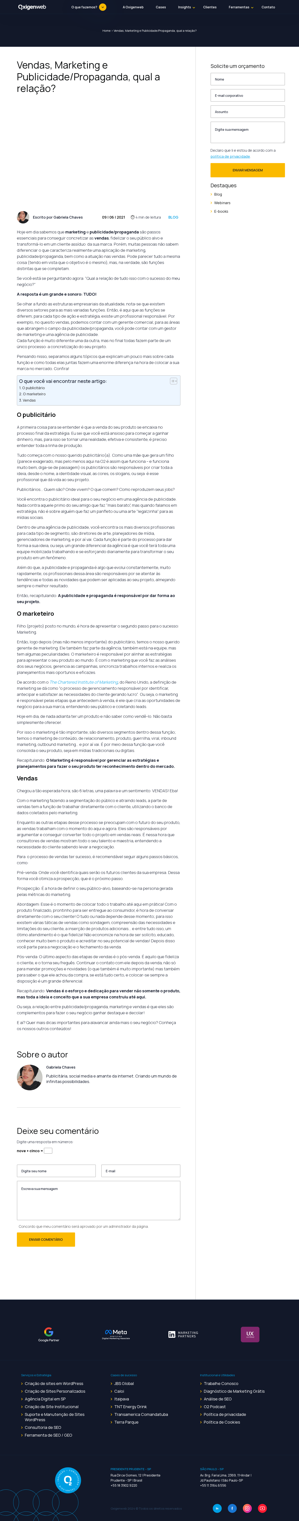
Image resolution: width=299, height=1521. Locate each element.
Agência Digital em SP (45, 1399)
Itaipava (121, 1399)
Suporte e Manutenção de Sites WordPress (54, 1417)
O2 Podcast (215, 1406)
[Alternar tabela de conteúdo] (171, 381)
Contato (268, 7)
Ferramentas (239, 7)
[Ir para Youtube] (262, 1508)
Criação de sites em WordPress (54, 1383)
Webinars (222, 202)
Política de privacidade (225, 1414)
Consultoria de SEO (43, 1427)
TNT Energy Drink (130, 1406)
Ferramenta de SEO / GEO (48, 1435)
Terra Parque (126, 1422)
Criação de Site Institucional (52, 1406)
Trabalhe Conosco (221, 1383)
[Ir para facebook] (232, 1508)
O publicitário (33, 387)
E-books (221, 211)
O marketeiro (34, 393)
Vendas (29, 400)
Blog (173, 217)
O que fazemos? (84, 7)
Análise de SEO (218, 1399)
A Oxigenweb (133, 7)
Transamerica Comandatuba (141, 1414)
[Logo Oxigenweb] (32, 7)
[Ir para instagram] (247, 1508)
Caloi (119, 1391)
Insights (184, 7)
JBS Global (124, 1383)
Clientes (210, 7)
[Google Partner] (48, 1334)
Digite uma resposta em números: (45, 1141)
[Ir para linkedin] (217, 1508)
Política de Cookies (222, 1422)
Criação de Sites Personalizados (55, 1391)
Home (107, 31)
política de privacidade (230, 156)
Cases (161, 7)
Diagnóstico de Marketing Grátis (234, 1391)
